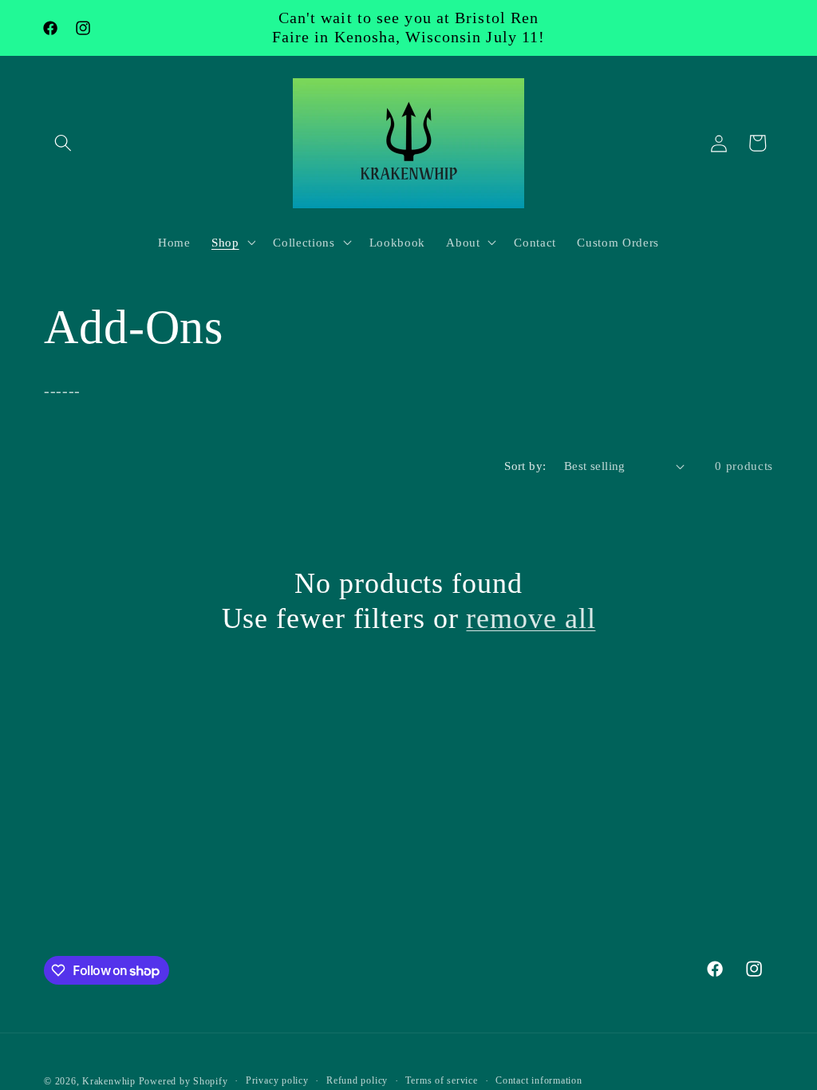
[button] (63, 143)
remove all (530, 618)
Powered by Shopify (183, 1081)
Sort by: (525, 465)
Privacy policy (277, 1080)
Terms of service (441, 1080)
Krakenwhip (109, 1081)
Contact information (538, 1080)
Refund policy (357, 1080)
